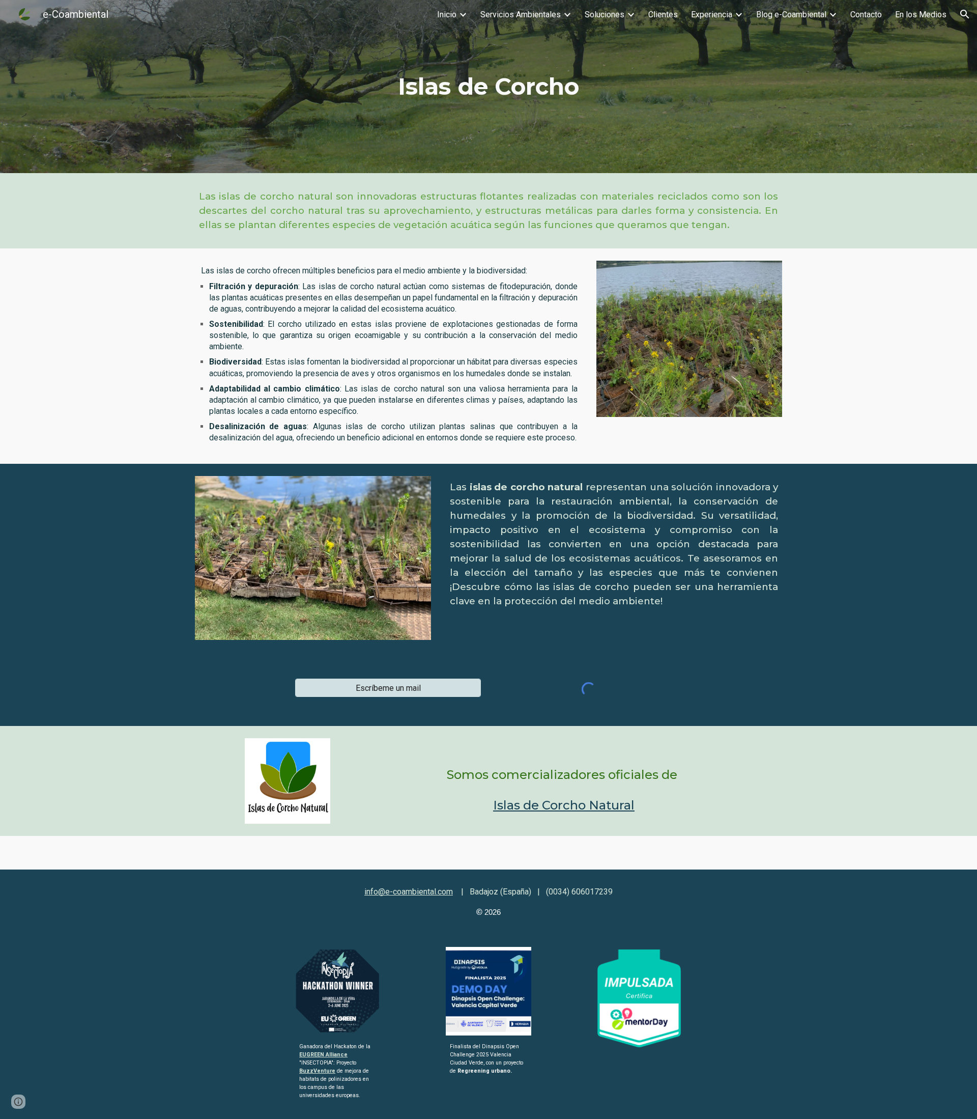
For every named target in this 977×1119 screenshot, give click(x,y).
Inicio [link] (446, 14)
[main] (488, 87)
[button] (965, 14)
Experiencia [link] (711, 14)
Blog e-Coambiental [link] (791, 14)
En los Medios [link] (920, 14)
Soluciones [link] (604, 14)
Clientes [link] (663, 14)
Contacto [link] (866, 14)
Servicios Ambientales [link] (520, 14)
